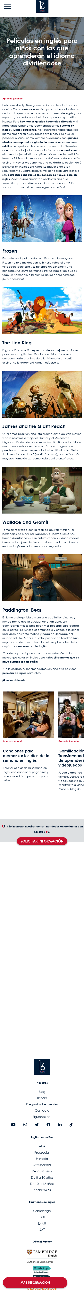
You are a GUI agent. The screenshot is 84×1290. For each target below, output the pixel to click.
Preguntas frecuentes (42, 1104)
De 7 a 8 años (42, 1171)
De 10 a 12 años (42, 1184)
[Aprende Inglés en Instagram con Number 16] (25, 1125)
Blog (42, 1092)
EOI (42, 1217)
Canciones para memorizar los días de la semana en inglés (26, 756)
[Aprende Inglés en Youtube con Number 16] (13, 1125)
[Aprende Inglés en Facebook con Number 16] (48, 1125)
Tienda (42, 1098)
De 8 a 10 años (42, 1177)
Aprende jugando (12, 98)
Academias (42, 1190)
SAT (42, 1230)
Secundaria (42, 1165)
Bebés (42, 1146)
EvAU (42, 1223)
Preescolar (42, 1152)
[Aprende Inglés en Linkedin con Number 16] (60, 1125)
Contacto (42, 1110)
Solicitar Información (42, 841)
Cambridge (42, 1211)
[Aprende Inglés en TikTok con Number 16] (71, 1125)
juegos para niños (24, 129)
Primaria (42, 1159)
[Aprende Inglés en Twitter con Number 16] (37, 1125)
